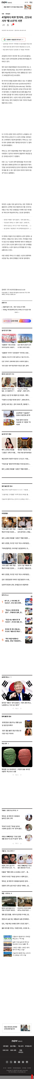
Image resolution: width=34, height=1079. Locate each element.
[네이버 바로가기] (22, 1062)
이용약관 (9, 1068)
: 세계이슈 (6, 893)
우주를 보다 (28, 1046)
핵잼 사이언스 (20, 1051)
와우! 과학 (13, 1050)
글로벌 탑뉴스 (6, 677)
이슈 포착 (4, 744)
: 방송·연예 (7, 851)
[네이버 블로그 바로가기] (26, 1062)
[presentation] (13, 708)
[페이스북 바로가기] (7, 1062)
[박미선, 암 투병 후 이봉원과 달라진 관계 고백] (28, 817)
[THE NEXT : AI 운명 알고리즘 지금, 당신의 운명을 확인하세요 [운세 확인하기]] (17, 320)
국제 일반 (7, 14)
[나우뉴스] (7, 2)
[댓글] (12, 25)
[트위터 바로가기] (11, 1062)
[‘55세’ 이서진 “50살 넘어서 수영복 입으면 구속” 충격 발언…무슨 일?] (28, 827)
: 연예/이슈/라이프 (9, 810)
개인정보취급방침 (17, 1068)
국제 (3, 14)
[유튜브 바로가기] (15, 1062)
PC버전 (29, 1068)
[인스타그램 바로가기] (18, 1062)
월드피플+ (13, 1046)
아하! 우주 (6, 1050)
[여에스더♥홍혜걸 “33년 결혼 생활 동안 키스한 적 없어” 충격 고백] (28, 837)
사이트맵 (24, 1068)
